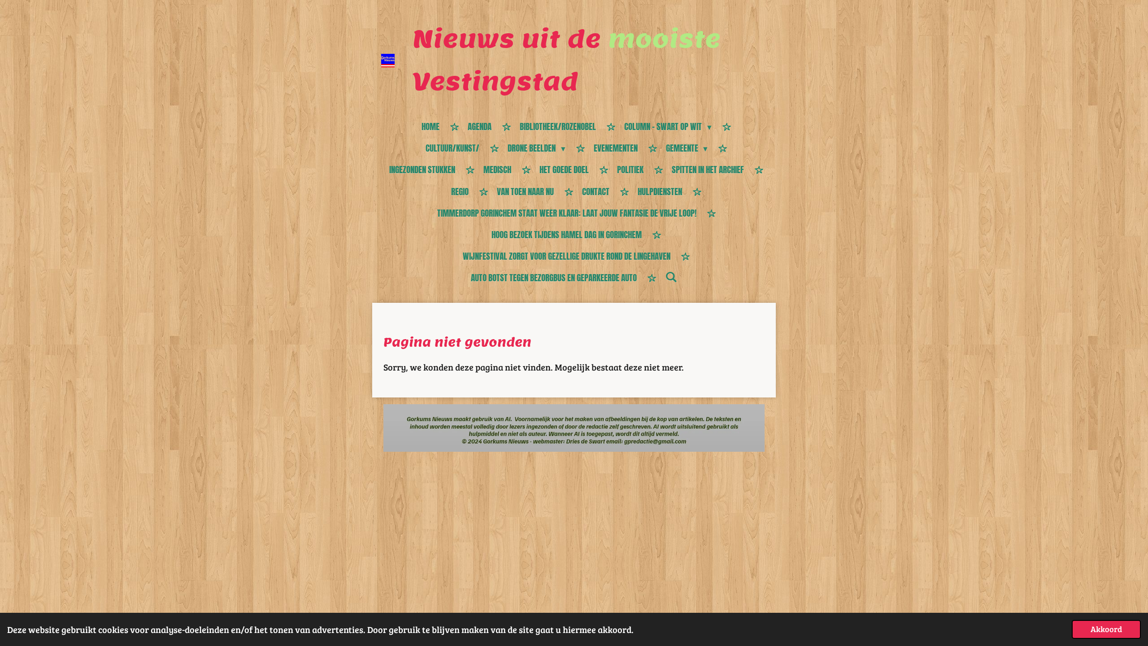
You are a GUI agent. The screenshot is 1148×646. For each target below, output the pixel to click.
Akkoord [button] (1106, 629)
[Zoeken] (671, 276)
